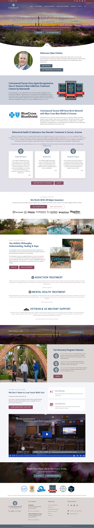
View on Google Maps (34, 511)
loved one (37, 144)
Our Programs (38, 6)
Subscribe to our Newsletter (76, 511)
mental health (55, 136)
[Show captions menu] (74, 455)
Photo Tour (50, 507)
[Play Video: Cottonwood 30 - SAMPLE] (47, 434)
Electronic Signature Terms (65, 526)
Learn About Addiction (53, 505)
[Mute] (77, 455)
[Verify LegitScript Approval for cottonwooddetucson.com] (71, 489)
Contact (80, 6)
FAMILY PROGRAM (64, 368)
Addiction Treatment (49, 6)
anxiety (55, 297)
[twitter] (79, 1)
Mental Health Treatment (63, 6)
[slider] (44, 455)
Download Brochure (73, 514)
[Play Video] (10, 455)
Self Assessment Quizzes (53, 509)
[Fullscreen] (83, 455)
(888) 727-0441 (13, 1)
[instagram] (84, 1)
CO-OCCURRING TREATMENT (67, 354)
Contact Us (50, 515)
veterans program (71, 138)
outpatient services (15, 139)
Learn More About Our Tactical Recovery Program (47, 319)
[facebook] (74, 1)
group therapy (77, 282)
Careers (49, 513)
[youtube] (82, 1)
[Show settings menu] (80, 455)
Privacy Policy (48, 526)
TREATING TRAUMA (64, 362)
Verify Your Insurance (52, 511)
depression (49, 297)
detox (54, 282)
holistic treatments (60, 282)
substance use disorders (66, 136)
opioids (48, 281)
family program (79, 138)
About (31, 6)
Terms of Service (55, 526)
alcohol (44, 281)
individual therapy (68, 282)
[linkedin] (77, 1)
